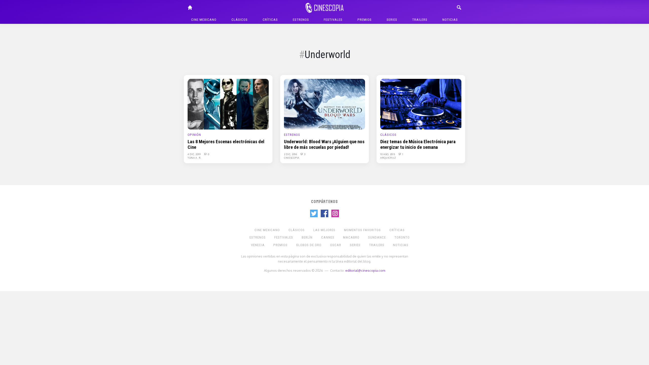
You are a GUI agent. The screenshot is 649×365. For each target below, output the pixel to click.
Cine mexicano (204, 20)
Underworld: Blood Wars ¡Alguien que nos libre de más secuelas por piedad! (324, 144)
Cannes (327, 237)
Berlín (307, 237)
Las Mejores (324, 230)
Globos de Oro (308, 245)
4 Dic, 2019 (194, 154)
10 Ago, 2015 (388, 154)
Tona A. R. (194, 157)
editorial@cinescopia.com (365, 270)
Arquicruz (388, 157)
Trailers (419, 20)
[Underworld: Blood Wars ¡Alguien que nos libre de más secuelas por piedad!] (324, 104)
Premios (364, 20)
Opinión (194, 135)
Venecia (258, 245)
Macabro (351, 237)
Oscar (335, 245)
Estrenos (301, 20)
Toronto (402, 237)
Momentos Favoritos (362, 230)
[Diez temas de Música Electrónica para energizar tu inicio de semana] (420, 104)
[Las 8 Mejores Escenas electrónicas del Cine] (228, 104)
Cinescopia (291, 157)
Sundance (377, 237)
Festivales (333, 20)
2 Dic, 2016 (291, 154)
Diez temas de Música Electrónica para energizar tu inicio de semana (418, 144)
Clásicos (239, 20)
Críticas (270, 20)
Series (392, 20)
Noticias (450, 20)
